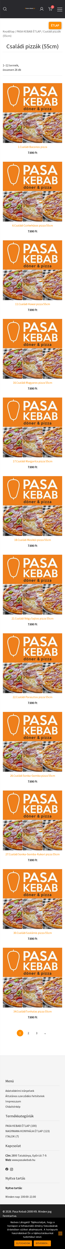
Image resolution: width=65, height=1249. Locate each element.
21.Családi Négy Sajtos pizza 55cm (32, 618)
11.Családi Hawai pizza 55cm (32, 304)
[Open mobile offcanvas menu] (59, 9)
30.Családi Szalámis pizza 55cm (32, 933)
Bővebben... (42, 1243)
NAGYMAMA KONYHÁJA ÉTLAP (24, 1131)
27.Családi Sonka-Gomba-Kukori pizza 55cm (32, 854)
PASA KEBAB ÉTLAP (29, 31)
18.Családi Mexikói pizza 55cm (32, 540)
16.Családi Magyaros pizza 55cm (32, 382)
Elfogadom (23, 1243)
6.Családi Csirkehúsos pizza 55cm (32, 225)
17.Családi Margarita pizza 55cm (32, 461)
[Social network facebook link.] (6, 1169)
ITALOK (10, 1136)
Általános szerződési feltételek (24, 1096)
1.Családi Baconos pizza (32, 147)
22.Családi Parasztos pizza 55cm (32, 697)
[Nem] (60, 1233)
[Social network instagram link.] (11, 1169)
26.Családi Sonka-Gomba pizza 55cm (32, 775)
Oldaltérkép (12, 1106)
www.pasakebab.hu (23, 1160)
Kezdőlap (8, 31)
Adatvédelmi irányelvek (19, 1091)
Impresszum (13, 1101)
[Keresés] (5, 9)
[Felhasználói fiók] (42, 9)
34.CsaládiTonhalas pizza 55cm (32, 1011)
